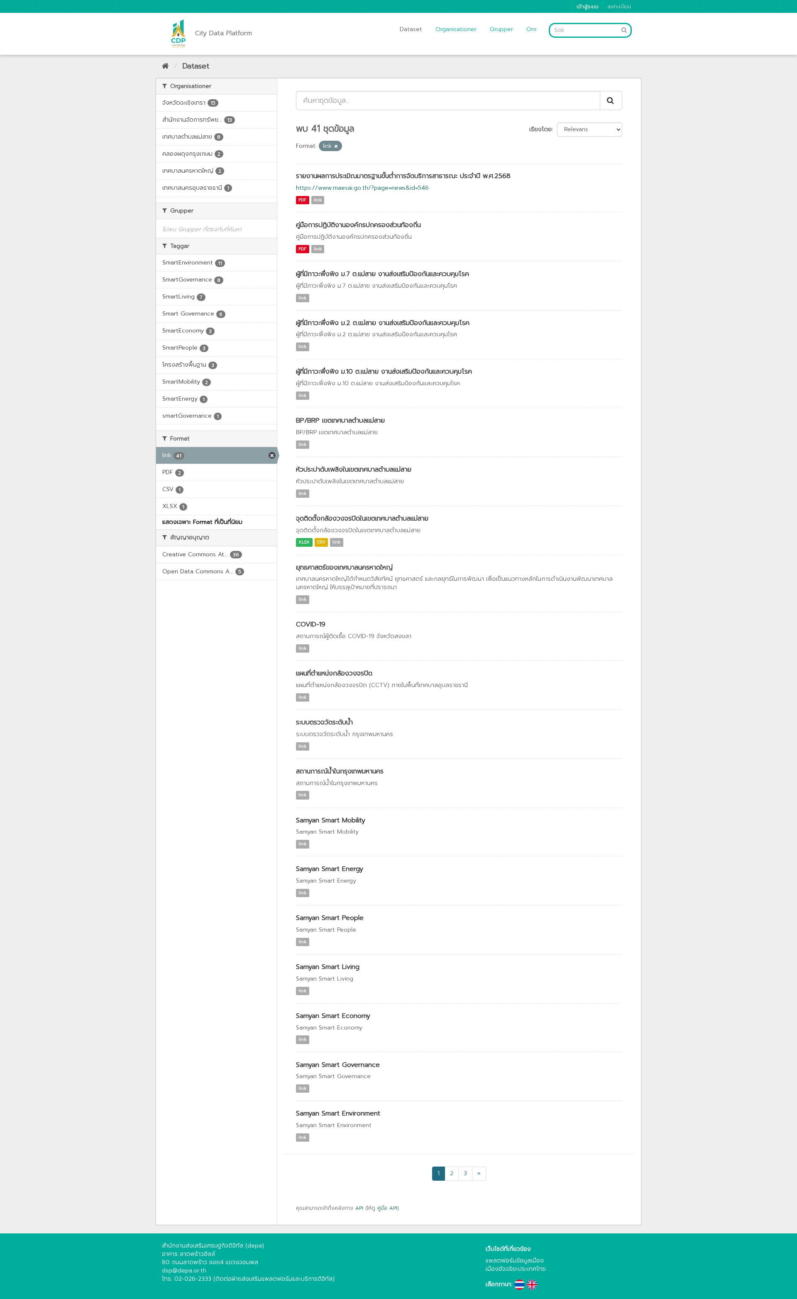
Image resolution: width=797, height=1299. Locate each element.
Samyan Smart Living (327, 967)
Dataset (411, 29)
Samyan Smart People (330, 918)
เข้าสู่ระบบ (588, 6)
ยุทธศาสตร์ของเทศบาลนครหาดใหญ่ (344, 567)
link (318, 200)
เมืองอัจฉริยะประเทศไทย (516, 1269)
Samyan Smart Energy (329, 869)
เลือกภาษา (498, 1284)
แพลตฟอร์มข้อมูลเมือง (515, 1260)
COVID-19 (310, 624)
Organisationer (456, 29)
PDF (302, 200)
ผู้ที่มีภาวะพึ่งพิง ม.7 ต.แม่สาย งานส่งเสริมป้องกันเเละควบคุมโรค (382, 274)
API (359, 1208)
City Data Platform (223, 33)
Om (531, 29)
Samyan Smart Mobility (330, 820)
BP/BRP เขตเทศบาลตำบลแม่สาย (340, 421)
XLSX (304, 542)
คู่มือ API (387, 1208)
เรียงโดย (540, 129)
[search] (611, 100)
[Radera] (336, 146)
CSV (321, 542)
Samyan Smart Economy (333, 1016)
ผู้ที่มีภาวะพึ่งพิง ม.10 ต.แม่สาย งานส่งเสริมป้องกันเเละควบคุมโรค (384, 372)
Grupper (501, 29)
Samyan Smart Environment (338, 1113)
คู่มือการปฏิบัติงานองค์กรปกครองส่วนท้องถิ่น (358, 225)
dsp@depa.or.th (184, 1270)
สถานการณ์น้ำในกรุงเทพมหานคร (340, 771)
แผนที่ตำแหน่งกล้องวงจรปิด (334, 673)
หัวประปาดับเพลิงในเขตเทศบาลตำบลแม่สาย (353, 470)
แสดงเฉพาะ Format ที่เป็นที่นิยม (202, 522)
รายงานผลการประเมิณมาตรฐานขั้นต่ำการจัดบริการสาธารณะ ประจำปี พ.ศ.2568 (403, 176)
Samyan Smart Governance (338, 1065)
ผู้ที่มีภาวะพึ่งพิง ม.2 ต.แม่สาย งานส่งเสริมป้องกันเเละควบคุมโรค (382, 323)
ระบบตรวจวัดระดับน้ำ (324, 722)
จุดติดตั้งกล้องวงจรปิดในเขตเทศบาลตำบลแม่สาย (362, 519)
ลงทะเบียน (619, 6)
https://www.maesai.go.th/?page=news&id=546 (362, 187)
